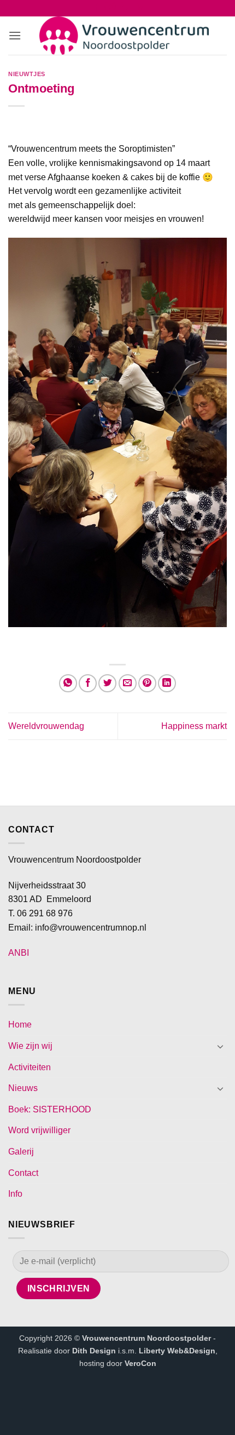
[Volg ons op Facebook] (96, 9)
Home (20, 1024)
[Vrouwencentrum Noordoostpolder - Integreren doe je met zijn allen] (124, 35)
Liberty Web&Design (177, 1350)
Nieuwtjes (26, 74)
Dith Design (94, 1350)
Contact (23, 1173)
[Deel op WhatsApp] (68, 683)
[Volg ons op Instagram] (110, 9)
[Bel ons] (125, 9)
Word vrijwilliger (39, 1130)
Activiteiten (29, 1067)
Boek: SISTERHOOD (49, 1109)
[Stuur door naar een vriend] (128, 683)
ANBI (18, 952)
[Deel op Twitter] (107, 683)
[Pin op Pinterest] (147, 683)
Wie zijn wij (30, 1046)
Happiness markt (194, 726)
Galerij (21, 1151)
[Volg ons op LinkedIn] (139, 9)
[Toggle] (220, 1046)
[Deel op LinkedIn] (167, 683)
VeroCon (140, 1363)
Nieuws (23, 1088)
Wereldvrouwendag (46, 726)
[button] (14, 35)
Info (15, 1193)
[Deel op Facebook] (88, 683)
